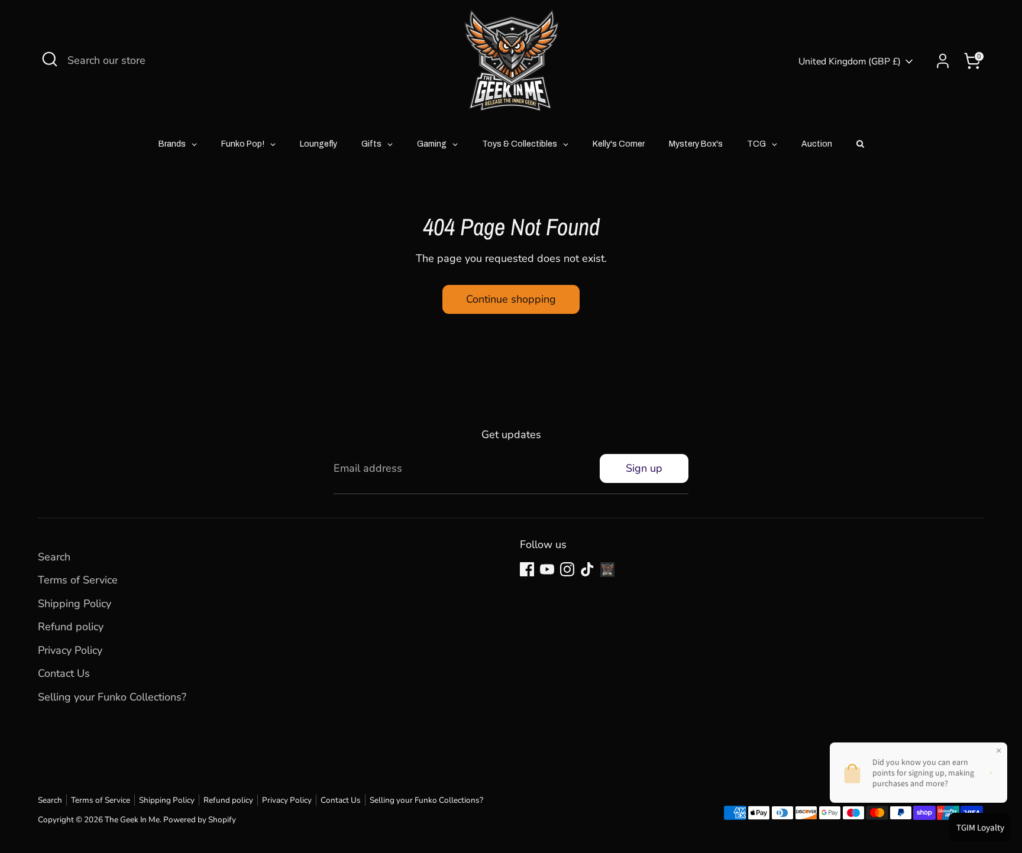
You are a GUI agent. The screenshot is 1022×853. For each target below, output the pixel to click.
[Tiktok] (587, 569)
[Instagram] (567, 569)
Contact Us (64, 673)
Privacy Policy (70, 650)
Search (54, 557)
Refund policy (71, 627)
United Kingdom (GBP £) (849, 61)
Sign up (644, 468)
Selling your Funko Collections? (112, 697)
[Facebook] (527, 569)
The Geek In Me (132, 819)
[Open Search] (50, 59)
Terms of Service (78, 580)
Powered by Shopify (199, 819)
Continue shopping (511, 299)
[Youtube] (547, 569)
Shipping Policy (74, 603)
